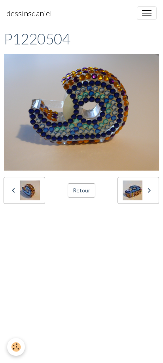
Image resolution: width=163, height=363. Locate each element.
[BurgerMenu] (147, 13)
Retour (81, 190)
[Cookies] (16, 347)
